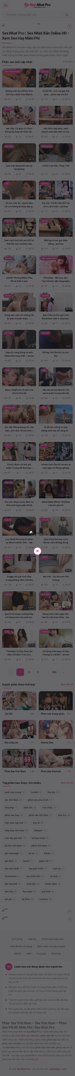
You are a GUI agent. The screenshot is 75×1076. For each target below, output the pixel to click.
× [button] (37, 551)
